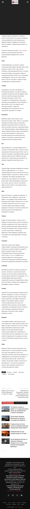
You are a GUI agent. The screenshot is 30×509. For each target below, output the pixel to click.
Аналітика (8, 504)
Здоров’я (14, 504)
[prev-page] (3, 451)
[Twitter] (12, 381)
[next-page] (5, 451)
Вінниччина (21, 372)
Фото (19, 504)
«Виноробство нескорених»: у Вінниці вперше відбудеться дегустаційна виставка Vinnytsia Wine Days (22, 394)
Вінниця (15, 372)
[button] (2, 2)
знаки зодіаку (11, 374)
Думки (13, 502)
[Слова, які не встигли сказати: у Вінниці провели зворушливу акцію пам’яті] (6, 426)
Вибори (24, 502)
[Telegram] (15, 381)
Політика (19, 502)
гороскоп (4, 374)
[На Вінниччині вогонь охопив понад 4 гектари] (6, 433)
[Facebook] (8, 381)
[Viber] (19, 381)
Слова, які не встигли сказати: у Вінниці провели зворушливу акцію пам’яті (19, 425)
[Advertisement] (15, 20)
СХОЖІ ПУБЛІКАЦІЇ (8, 403)
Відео (22, 504)
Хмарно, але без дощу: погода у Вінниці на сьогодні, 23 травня (8, 392)
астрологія (9, 372)
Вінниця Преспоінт (18, 507)
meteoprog (21, 50)
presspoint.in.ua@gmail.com (15, 491)
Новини (3, 410)
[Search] (28, 2)
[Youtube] (21, 495)
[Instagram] (12, 495)
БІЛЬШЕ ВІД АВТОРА (21, 403)
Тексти (9, 502)
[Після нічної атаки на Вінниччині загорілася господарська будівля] (6, 418)
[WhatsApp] (23, 381)
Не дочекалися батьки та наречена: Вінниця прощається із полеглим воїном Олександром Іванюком (18, 442)
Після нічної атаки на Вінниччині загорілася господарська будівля (17, 418)
